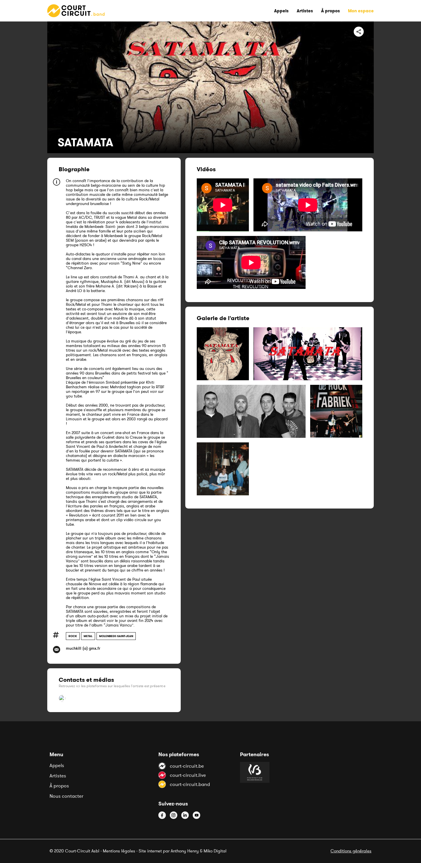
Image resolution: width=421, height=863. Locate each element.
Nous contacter (66, 796)
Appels (57, 765)
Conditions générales (350, 851)
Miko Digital (215, 851)
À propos (59, 786)
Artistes (58, 776)
